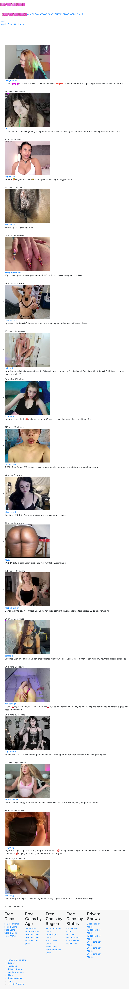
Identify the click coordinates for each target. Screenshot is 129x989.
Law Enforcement (16, 972)
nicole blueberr (12, 608)
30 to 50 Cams (32, 937)
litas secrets (11, 320)
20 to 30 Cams (32, 934)
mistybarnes (11, 80)
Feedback (12, 966)
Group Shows (72, 940)
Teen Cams (30, 928)
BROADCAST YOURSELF (52, 14)
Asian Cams (51, 946)
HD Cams (70, 934)
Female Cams (10, 927)
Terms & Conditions (17, 960)
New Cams (71, 943)
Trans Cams (10, 936)
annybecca (10, 224)
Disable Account (15, 978)
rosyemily (9, 847)
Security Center (15, 969)
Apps (10, 981)
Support (11, 963)
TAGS (66, 14)
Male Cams (9, 930)
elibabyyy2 (10, 895)
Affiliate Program (16, 984)
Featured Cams (11, 923)
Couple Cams (10, 933)
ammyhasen (10, 464)
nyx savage (10, 703)
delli (7, 128)
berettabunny (11, 799)
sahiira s (9, 655)
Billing (10, 975)
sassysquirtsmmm (13, 272)
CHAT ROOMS (34, 14)
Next (3, 21)
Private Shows (73, 937)
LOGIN (72, 14)
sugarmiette (10, 751)
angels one (10, 176)
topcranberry (11, 416)
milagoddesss (11, 368)
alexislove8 (10, 512)
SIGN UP (79, 14)
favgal (8, 560)
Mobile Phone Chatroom (12, 24)
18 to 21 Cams (32, 931)
